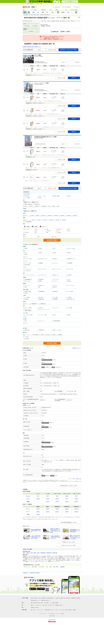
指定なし (27, 215)
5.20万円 (47, 511)
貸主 (26, 320)
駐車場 (53, 602)
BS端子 (69, 314)
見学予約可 (27, 195)
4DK (47, 232)
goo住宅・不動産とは (34, 598)
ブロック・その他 (71, 248)
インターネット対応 (43, 314)
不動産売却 (32, 607)
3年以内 (37, 215)
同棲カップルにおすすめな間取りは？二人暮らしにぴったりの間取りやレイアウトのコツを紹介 (75, 537)
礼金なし (26, 206)
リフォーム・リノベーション (44, 309)
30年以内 (75, 215)
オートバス (56, 263)
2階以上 (69, 195)
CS (25, 316)
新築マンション (33, 605)
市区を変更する (27, 25)
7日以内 (54, 334)
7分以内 (45, 219)
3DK (69, 230)
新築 (32, 215)
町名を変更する (35, 25)
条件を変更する (31, 31)
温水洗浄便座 (27, 264)
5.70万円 (57, 498)
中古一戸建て (50, 605)
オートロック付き (28, 258)
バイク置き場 (70, 291)
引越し (34, 609)
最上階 (55, 252)
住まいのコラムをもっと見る (69, 545)
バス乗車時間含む (28, 221)
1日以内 (42, 334)
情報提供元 (68, 598)
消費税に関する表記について (45, 600)
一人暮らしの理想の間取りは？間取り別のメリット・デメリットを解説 (36, 537)
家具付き (69, 281)
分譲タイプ (41, 307)
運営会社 (62, 613)
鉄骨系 (40, 248)
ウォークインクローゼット (30, 275)
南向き (40, 197)
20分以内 (64, 219)
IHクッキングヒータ (57, 269)
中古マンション (39, 605)
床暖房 (40, 281)
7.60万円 (76, 498)
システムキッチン (28, 269)
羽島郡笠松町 (48, 552)
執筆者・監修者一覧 (69, 609)
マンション (41, 236)
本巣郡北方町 (54, 552)
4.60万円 (57, 501)
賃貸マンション (48, 602)
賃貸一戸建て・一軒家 (42, 602)
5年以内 (43, 215)
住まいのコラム (62, 609)
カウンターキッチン (43, 269)
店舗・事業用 (35, 602)
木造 (54, 248)
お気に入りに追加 (52, 49)
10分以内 (51, 219)
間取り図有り (27, 330)
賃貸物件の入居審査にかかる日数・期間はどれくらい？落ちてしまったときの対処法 (55, 530)
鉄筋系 (26, 248)
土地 (53, 605)
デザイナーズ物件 (28, 307)
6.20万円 (66, 501)
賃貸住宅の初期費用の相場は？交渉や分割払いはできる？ (36, 530)
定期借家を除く (35, 303)
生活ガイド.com (78, 478)
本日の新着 (35, 334)
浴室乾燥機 (70, 263)
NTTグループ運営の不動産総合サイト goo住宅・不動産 (32, 3)
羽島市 (24, 552)
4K (36, 232)
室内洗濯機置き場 (28, 279)
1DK (47, 229)
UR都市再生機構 (57, 320)
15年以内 (56, 215)
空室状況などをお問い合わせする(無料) (69, 49)
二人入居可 (56, 297)
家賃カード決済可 (56, 206)
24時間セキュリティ (72, 258)
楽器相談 (26, 299)
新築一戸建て (45, 605)
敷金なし (31, 206)
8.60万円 (76, 501)
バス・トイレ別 (42, 195)
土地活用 (36, 607)
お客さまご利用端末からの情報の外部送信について (47, 598)
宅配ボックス (41, 285)
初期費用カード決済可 (46, 206)
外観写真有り (41, 330)
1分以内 (33, 219)
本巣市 (38, 552)
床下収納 (69, 275)
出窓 (26, 287)
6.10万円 (57, 511)
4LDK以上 (59, 232)
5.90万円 (38, 511)
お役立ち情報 (24, 609)
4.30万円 (66, 508)
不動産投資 (62, 566)
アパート (26, 236)
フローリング (56, 279)
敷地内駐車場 (41, 291)
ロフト (69, 279)
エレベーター (27, 285)
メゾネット (56, 281)
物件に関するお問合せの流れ (61, 598)
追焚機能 (41, 263)
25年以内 (69, 215)
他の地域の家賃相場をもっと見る (69, 522)
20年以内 (62, 215)
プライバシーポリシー (43, 613)
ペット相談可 (27, 197)
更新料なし (38, 206)
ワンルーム (27, 229)
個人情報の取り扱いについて (35, 600)
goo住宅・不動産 (25, 597)
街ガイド (57, 609)
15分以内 (57, 219)
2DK (36, 230)
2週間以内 (60, 334)
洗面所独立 (41, 279)
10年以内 (50, 215)
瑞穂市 (35, 552)
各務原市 (28, 552)
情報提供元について (26, 572)
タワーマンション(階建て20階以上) (28, 310)
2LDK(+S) (48, 230)
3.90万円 (38, 498)
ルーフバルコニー (71, 285)
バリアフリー (56, 307)
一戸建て (55, 236)
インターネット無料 (28, 314)
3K (58, 230)
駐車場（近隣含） (57, 195)
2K (68, 229)
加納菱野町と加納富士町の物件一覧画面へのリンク (32, 46)
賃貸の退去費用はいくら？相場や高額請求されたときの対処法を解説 (75, 530)
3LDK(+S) (27, 232)
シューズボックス (42, 275)
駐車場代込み (37, 204)
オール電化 (70, 307)
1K (36, 229)
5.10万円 (47, 501)
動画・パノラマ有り (57, 330)
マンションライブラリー (40, 609)
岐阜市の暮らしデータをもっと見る (69, 485)
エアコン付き (27, 281)
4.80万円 (47, 508)
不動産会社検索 (47, 609)
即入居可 (41, 297)
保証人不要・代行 (71, 299)
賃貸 (31, 602)
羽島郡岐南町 (43, 552)
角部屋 (69, 252)
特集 (31, 609)
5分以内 (39, 219)
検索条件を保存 (55, 31)
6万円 (67, 498)
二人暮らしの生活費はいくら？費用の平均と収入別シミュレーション (55, 537)
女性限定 (69, 297)
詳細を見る (74, 77)
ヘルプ (49, 613)
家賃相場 (56, 602)
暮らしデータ (53, 609)
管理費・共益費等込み (28, 204)
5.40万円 (66, 511)
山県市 (31, 552)
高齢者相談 (56, 299)
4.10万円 (47, 498)
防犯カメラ (56, 258)
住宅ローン (61, 605)
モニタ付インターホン (43, 258)
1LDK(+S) (59, 229)
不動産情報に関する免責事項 (35, 572)
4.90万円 (57, 508)
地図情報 (74, 609)
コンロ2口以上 (27, 270)
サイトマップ (58, 613)
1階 (25, 252)
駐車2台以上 (56, 291)
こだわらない (28, 334)
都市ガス (55, 287)
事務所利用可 (41, 299)
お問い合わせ (53, 613)
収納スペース (56, 275)
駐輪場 (26, 293)
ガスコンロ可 (70, 269)
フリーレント (41, 320)
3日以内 (48, 334)
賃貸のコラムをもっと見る (69, 542)
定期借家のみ (43, 303)
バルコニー (56, 285)
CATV (55, 314)
